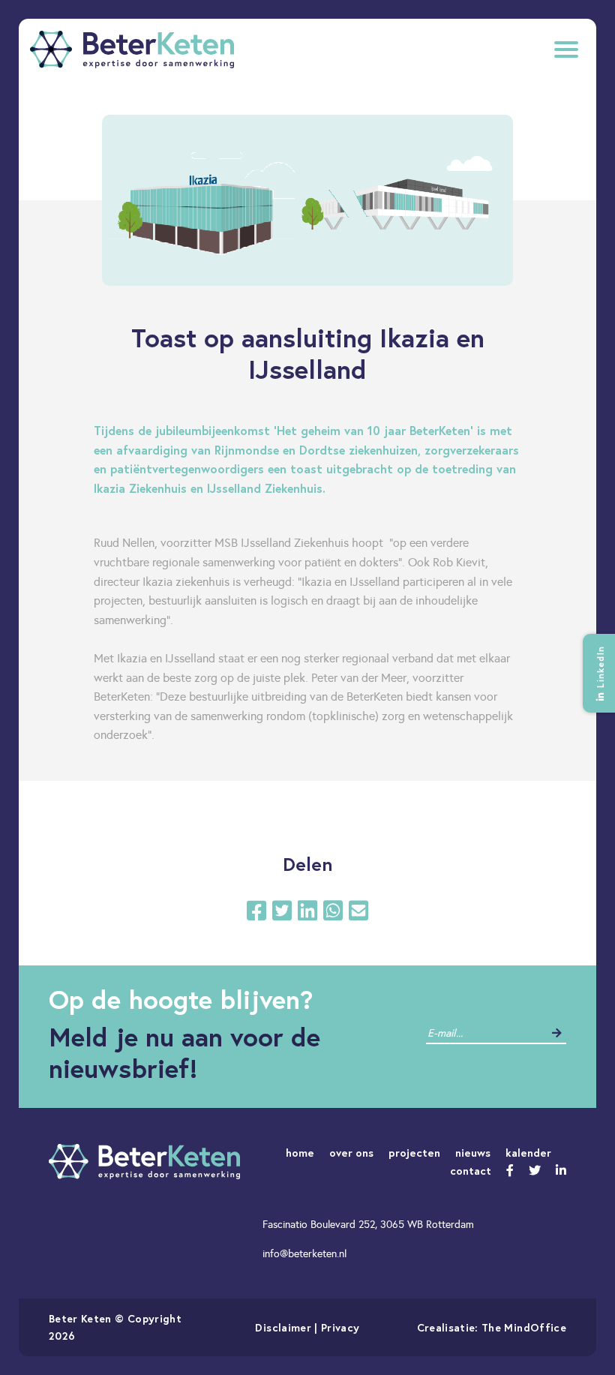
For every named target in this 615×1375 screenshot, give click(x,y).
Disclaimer (283, 1327)
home (300, 1152)
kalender (528, 1152)
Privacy (340, 1327)
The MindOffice (524, 1327)
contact (470, 1170)
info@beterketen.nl (304, 1253)
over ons (351, 1152)
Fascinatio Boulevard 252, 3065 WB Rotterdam (368, 1224)
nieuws (472, 1152)
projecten (414, 1152)
